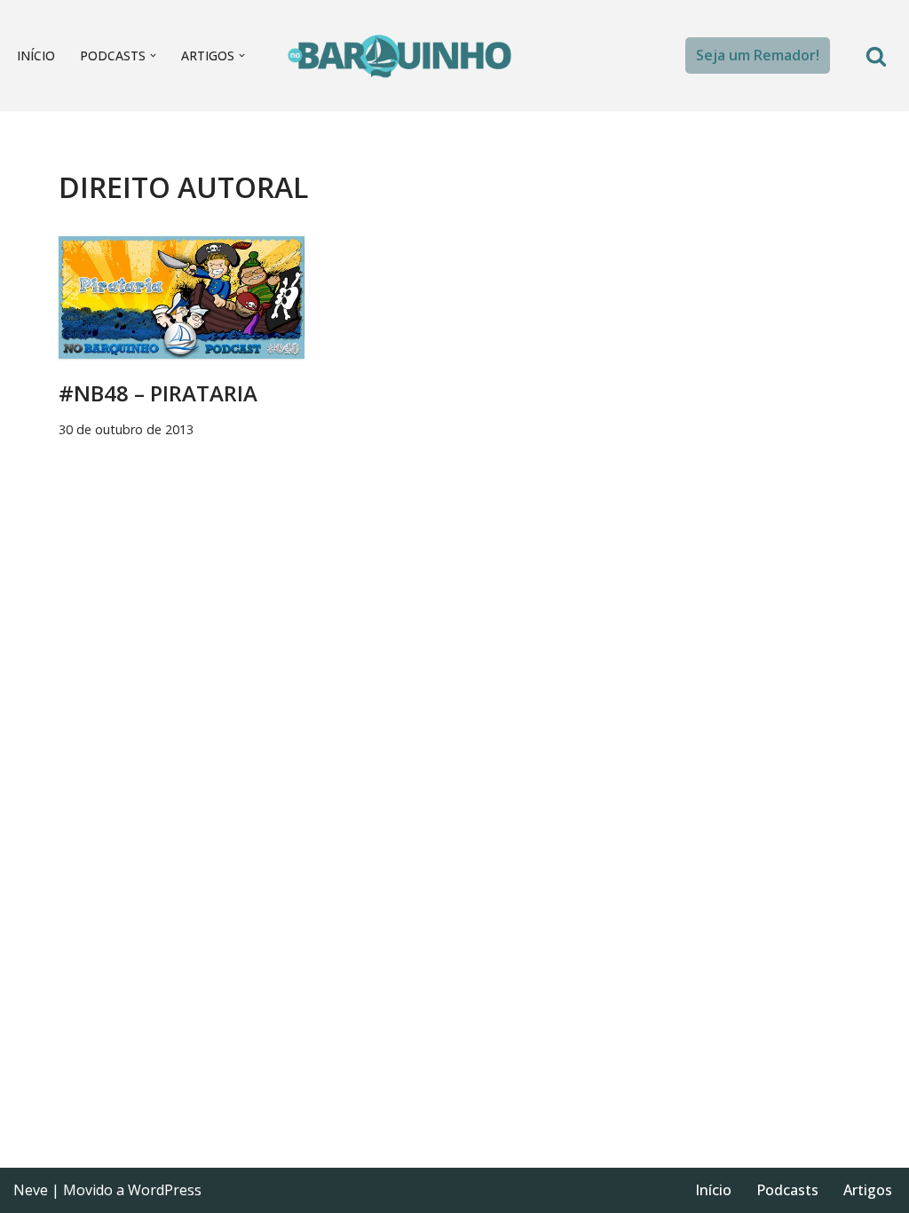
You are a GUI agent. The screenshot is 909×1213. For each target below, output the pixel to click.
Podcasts (787, 1190)
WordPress (165, 1190)
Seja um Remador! (757, 55)
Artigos (867, 1190)
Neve (30, 1190)
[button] (153, 55)
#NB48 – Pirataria (158, 393)
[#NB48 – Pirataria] (181, 297)
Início (36, 55)
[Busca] (876, 56)
